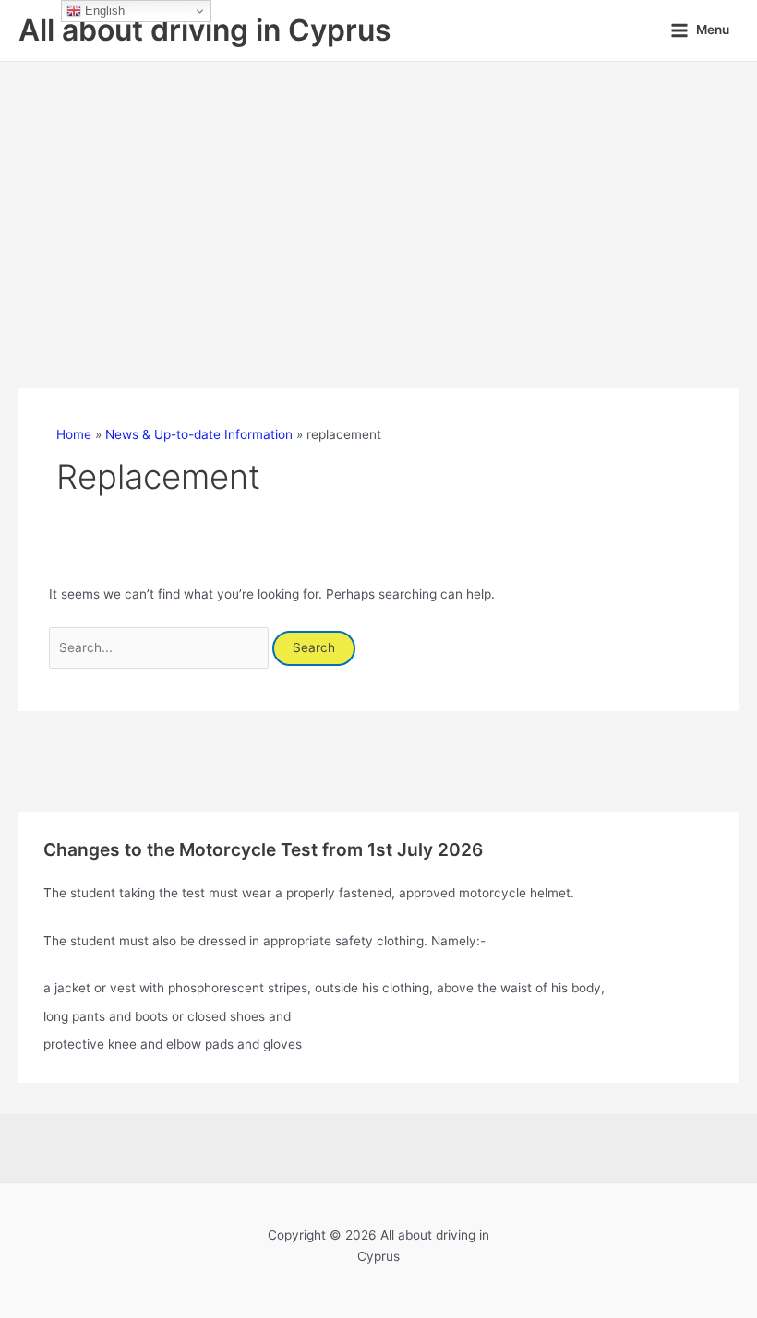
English (103, 11)
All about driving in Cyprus (204, 30)
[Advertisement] (378, 200)
